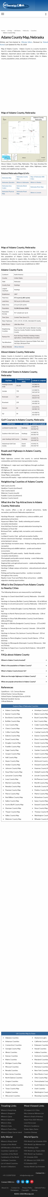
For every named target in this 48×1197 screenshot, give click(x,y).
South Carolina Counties (14, 1085)
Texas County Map (12, 1089)
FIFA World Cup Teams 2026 (34, 1151)
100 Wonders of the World (10, 1148)
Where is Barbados (8, 1120)
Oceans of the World (8, 1144)
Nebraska (26, 30)
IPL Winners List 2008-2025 (34, 1160)
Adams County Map (12, 710)
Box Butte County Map (13, 718)
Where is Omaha (36, 182)
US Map (9, 30)
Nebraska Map (6, 178)
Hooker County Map (12, 765)
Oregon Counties (11, 1081)
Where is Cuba (6, 1126)
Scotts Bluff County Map (14, 805)
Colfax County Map (12, 732)
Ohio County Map (40, 1078)
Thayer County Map (12, 812)
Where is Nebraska (23, 182)
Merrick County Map (12, 783)
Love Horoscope (30, 1123)
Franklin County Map (12, 747)
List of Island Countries (9, 1163)
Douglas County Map (13, 743)
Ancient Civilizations (8, 1167)
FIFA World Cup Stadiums (33, 1154)
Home (3, 30)
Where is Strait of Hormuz (33, 1116)
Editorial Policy (40, 1188)
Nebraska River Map (37, 187)
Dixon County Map (41, 739)
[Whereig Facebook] (18, 1181)
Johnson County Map (13, 768)
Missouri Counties (12, 1067)
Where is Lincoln (36, 192)
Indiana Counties (40, 1052)
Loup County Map (11, 779)
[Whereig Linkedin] (22, 1181)
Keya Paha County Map (13, 772)
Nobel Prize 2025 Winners (33, 1120)
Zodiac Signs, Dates (31, 1129)
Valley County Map (12, 815)
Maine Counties (11, 1060)
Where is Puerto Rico (8, 1129)
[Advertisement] (24, 86)
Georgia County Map (13, 1049)
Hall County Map (11, 757)
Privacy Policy (27, 1188)
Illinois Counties (11, 1052)
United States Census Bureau (12, 694)
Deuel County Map (12, 739)
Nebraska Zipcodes (8, 182)
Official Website (19, 347)
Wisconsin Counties (12, 1096)
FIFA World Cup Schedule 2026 (35, 1141)
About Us (5, 1188)
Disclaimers (15, 1190)
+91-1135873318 (9, 1175)
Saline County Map (12, 801)
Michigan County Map (13, 1063)
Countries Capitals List (9, 1151)
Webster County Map (13, 819)
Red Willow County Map (14, 797)
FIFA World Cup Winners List (34, 1144)
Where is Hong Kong (8, 1110)
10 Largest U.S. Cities (32, 1110)
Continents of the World (10, 1157)
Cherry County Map (12, 728)
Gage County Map (12, 750)
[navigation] (2, 14)
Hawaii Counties (40, 1049)
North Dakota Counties (13, 1078)
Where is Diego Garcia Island (11, 1132)
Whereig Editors (26, 42)
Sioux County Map (41, 808)
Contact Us (15, 1188)
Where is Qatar (6, 1116)
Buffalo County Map (12, 721)
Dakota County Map (12, 736)
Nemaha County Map (13, 786)
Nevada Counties (11, 1070)
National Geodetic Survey (10, 699)
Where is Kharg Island (9, 1141)
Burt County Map (40, 721)
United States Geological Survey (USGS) (15, 696)
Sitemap (35, 1190)
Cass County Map (11, 725)
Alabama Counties (12, 1038)
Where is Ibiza (6, 1123)
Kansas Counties (11, 1056)
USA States (17, 30)
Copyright (25, 1190)
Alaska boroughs (40, 1038)
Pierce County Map (12, 794)
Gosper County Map (12, 754)
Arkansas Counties (12, 1041)
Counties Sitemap (30, 1132)
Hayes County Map (12, 761)
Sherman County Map (13, 808)
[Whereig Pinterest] (32, 1181)
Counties (34, 30)
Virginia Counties (11, 1092)
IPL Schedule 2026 (31, 1157)
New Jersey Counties (13, 1074)
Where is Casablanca (31, 1126)
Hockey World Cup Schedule (34, 1167)
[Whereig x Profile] (27, 1181)
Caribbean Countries (8, 1160)
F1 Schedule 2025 (30, 1163)
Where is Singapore (8, 1113)
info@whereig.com (26, 1175)
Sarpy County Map (41, 801)
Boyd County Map (41, 718)
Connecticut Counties (13, 1045)
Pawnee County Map (13, 790)
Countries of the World (9, 1154)
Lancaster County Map (13, 776)
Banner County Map (12, 714)
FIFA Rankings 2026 (31, 1148)
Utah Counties (39, 1089)
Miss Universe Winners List (34, 1113)
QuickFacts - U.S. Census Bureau (13, 691)
